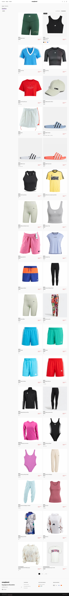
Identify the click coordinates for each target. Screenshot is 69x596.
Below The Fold (10, 594)
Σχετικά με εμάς (26, 584)
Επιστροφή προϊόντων (27, 586)
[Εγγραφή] (21, 587)
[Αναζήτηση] (62, 2)
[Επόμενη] (48, 574)
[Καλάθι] (66, 2)
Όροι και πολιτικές (65, 594)
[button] (64, 11)
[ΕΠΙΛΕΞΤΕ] (66, 35)
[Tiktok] (5, 589)
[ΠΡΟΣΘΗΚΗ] (41, 35)
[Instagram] (4, 589)
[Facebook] (2, 589)
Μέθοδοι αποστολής (41, 584)
